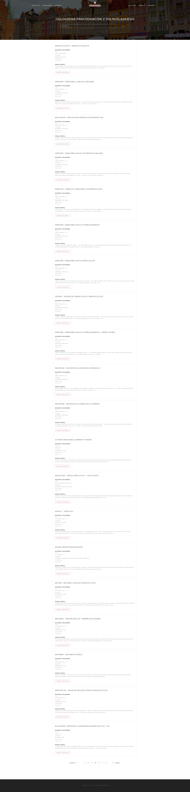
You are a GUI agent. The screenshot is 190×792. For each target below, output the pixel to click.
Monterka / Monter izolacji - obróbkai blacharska (78, 619)
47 (102, 762)
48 (106, 762)
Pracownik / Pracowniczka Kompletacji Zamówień (77, 404)
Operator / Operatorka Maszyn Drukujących (75, 261)
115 (113, 762)
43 (88, 762)
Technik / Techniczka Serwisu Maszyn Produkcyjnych (79, 296)
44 (91, 762)
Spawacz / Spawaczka (64, 511)
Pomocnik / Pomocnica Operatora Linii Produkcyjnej (78, 189)
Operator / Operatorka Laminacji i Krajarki (74, 82)
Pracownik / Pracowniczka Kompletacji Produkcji (77, 368)
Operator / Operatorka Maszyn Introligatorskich (77, 225)
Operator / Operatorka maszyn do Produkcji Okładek (79, 153)
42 (84, 762)
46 (98, 762)
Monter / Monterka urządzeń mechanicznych (75, 583)
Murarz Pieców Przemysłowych (69, 547)
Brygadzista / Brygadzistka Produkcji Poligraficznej (79, 117)
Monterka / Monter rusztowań (68, 654)
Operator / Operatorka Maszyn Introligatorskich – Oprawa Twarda (85, 332)
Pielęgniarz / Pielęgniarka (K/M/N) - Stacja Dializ (77, 475)
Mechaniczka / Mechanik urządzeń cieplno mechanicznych (81, 690)
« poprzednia (72, 762)
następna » (117, 762)
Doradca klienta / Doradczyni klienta (72, 46)
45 (95, 762)
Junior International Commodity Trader (73, 440)
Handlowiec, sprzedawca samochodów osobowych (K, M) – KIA (82, 726)
